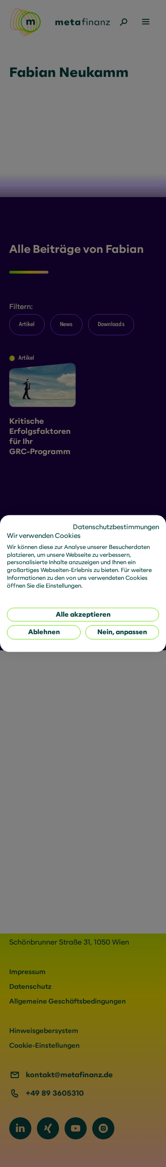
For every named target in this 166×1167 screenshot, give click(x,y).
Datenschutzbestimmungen (116, 527)
